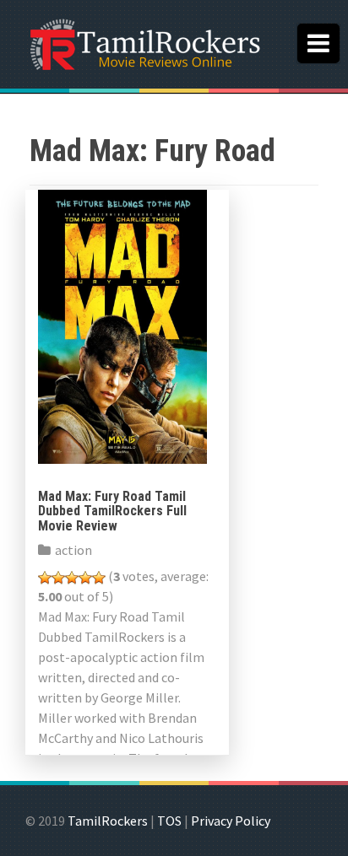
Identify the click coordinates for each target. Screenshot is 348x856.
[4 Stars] (85, 577)
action (73, 549)
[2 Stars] (58, 577)
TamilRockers (108, 820)
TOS (169, 820)
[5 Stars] (99, 577)
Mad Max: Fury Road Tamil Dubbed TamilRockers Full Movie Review (112, 511)
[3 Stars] (72, 577)
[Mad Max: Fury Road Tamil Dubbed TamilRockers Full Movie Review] (122, 324)
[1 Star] (45, 577)
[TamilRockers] (143, 42)
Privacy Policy (230, 820)
